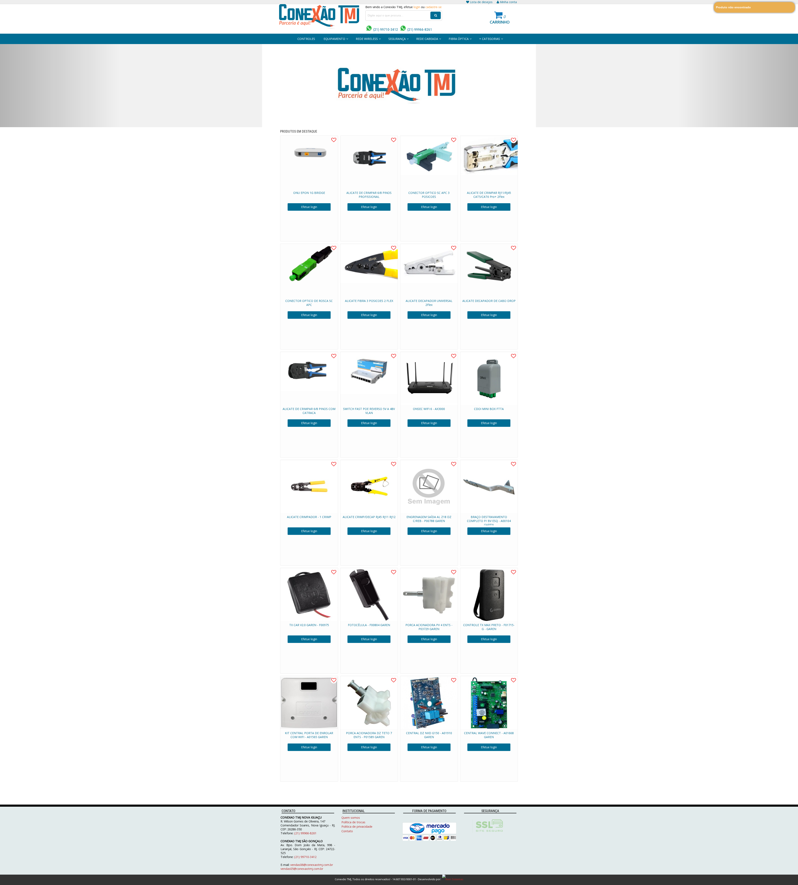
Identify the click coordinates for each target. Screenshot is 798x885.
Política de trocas (353, 822)
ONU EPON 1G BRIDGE (309, 193)
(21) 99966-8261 (419, 29)
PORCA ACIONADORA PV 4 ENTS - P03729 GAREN (428, 627)
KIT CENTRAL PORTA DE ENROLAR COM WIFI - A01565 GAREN (309, 735)
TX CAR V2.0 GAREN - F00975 (309, 625)
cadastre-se (433, 7)
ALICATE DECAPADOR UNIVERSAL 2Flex (429, 303)
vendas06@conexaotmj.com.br (311, 865)
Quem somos (350, 818)
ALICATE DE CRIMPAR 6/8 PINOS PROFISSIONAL (369, 195)
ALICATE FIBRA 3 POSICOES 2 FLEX (369, 301)
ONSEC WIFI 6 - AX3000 (429, 409)
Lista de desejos (481, 2)
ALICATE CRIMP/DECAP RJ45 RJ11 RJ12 (369, 517)
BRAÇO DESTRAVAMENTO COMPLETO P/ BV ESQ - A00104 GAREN (489, 521)
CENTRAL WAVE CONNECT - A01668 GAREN (489, 735)
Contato (347, 831)
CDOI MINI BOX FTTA (489, 409)
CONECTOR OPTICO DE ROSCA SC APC (309, 303)
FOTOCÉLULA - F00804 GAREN (369, 625)
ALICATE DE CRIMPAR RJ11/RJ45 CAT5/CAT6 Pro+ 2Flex (489, 195)
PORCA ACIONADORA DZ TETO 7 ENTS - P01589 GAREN (369, 735)
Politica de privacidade (356, 826)
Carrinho (500, 22)
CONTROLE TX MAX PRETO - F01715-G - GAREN (489, 627)
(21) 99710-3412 (385, 29)
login (417, 7)
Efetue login (309, 207)
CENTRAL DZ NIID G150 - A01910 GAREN (429, 735)
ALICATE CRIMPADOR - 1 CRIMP (309, 517)
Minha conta (508, 2)
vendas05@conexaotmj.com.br (302, 869)
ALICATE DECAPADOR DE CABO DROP (489, 301)
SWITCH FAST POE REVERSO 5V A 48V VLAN (369, 411)
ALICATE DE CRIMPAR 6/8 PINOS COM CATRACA (309, 411)
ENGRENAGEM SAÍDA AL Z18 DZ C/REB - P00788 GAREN (428, 519)
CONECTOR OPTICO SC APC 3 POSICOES (428, 195)
